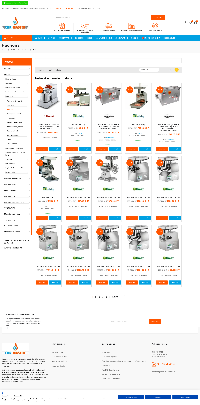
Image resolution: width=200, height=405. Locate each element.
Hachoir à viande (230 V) (78, 197)
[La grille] (177, 70)
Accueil (9, 62)
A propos (106, 352)
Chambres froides (13, 131)
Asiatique (8, 159)
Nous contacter (59, 366)
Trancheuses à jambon (15, 127)
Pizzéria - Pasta (11, 79)
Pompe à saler (12, 144)
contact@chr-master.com (163, 371)
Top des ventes (10, 220)
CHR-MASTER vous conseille (85, 31)
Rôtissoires (11, 118)
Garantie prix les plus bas (131, 30)
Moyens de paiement (111, 374)
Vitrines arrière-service (15, 101)
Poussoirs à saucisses (14, 122)
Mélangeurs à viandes (14, 114)
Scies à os (10, 105)
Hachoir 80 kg (48, 197)
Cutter (9, 139)
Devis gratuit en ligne (61, 30)
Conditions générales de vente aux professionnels (124, 361)
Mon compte (57, 352)
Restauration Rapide (12, 88)
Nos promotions (11, 226)
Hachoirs (10, 110)
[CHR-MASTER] (15, 350)
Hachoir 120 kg (78, 124)
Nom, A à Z (145, 70)
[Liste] (171, 70)
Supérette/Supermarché (14, 168)
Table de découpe (13, 135)
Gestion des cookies (111, 379)
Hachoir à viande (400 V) (108, 266)
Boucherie (9, 96)
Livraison (106, 365)
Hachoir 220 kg (138, 124)
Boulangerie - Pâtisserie (14, 149)
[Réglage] (186, 23)
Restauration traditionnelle (15, 92)
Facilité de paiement (111, 370)
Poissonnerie (10, 172)
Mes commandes (59, 357)
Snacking (8, 83)
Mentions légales (109, 357)
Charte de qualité (155, 30)
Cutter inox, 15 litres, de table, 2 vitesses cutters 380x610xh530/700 (48, 126)
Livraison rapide (108, 30)
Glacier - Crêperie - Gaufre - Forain (15, 154)
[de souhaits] (190, 23)
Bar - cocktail (10, 164)
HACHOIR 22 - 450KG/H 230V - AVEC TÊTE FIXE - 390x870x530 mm (108, 126)
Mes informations (59, 361)
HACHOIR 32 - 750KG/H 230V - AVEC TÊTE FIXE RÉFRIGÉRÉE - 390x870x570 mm (168, 127)
